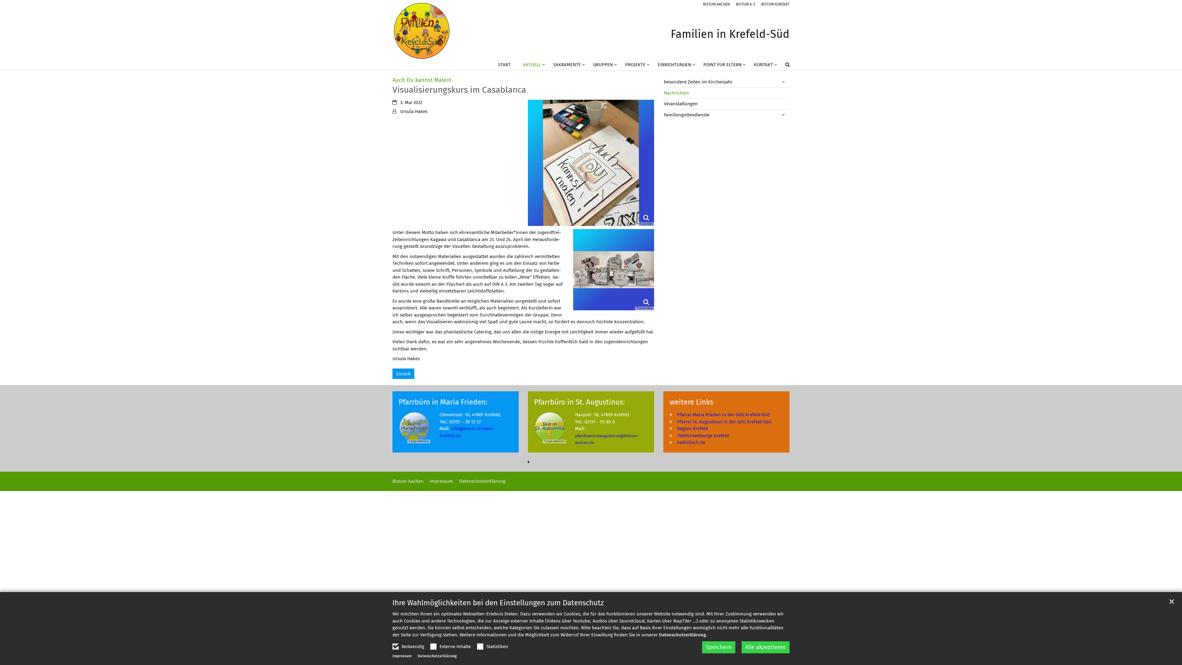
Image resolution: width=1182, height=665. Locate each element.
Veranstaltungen (681, 104)
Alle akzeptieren (765, 647)
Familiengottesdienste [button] (687, 115)
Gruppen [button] (603, 64)
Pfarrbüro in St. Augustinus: (579, 402)
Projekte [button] (635, 64)
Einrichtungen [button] (674, 64)
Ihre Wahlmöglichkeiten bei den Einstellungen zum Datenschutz (498, 602)
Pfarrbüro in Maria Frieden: (443, 402)
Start (504, 64)
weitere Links (691, 402)
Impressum (402, 656)
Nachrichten (676, 93)
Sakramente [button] (567, 64)
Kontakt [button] (763, 64)
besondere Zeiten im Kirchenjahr (698, 82)
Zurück (403, 374)
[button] (783, 66)
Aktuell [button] (532, 64)
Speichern (719, 647)
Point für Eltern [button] (722, 64)
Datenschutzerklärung (682, 635)
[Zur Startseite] (421, 31)
